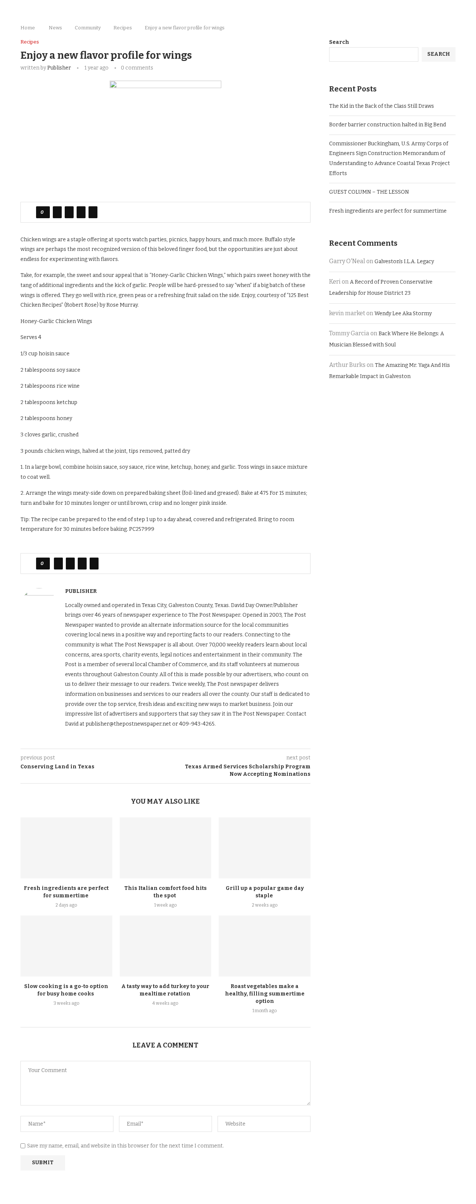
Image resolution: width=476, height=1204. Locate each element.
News (55, 27)
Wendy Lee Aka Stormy (403, 313)
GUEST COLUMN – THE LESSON (369, 192)
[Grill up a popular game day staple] (265, 847)
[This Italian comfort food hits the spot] (166, 847)
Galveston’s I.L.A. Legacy (404, 261)
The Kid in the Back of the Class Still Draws (381, 106)
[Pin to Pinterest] (81, 212)
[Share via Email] (93, 212)
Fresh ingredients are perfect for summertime (388, 211)
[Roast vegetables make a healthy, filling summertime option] (265, 946)
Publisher (59, 68)
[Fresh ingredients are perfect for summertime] (66, 847)
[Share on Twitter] (69, 212)
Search (339, 42)
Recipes (122, 27)
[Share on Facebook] (57, 212)
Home (27, 27)
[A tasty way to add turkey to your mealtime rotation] (166, 946)
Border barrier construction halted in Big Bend (387, 125)
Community (88, 27)
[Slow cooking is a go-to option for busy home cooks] (66, 946)
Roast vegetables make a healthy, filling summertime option (265, 993)
